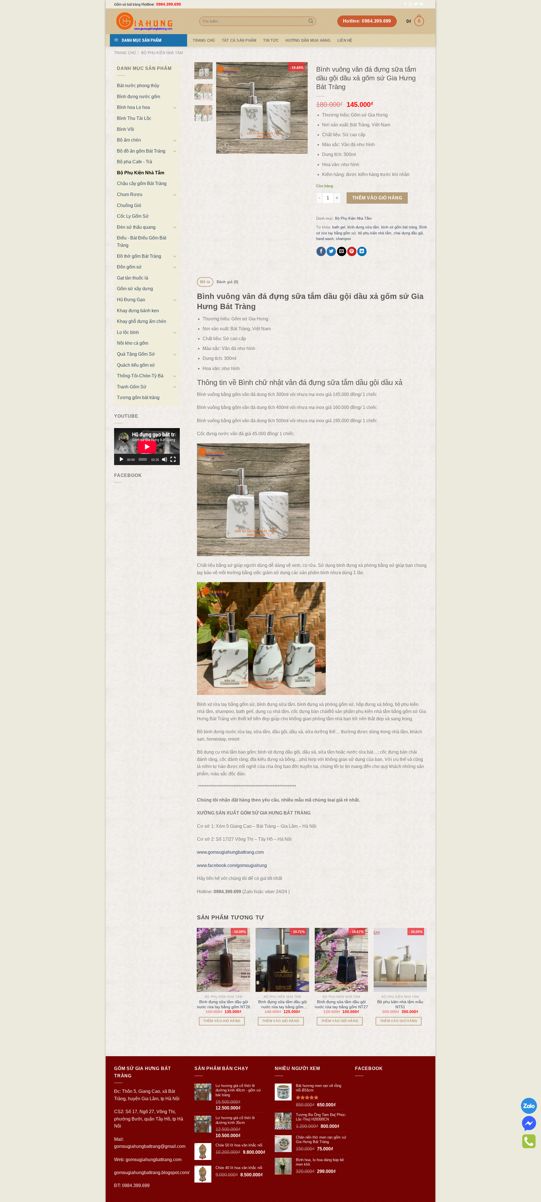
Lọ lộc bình (128, 332)
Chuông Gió (129, 205)
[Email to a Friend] (341, 251)
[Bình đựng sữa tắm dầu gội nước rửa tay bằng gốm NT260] (282, 960)
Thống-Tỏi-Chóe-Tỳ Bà (140, 375)
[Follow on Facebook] (405, 4)
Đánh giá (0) (227, 282)
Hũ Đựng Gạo (131, 299)
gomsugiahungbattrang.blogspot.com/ (151, 1172)
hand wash (325, 239)
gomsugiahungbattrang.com (153, 1159)
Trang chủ (125, 53)
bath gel (338, 227)
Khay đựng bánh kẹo (138, 310)
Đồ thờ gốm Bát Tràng (139, 256)
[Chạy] (121, 459)
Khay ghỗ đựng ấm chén (141, 321)
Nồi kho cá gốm (132, 343)
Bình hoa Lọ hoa (133, 107)
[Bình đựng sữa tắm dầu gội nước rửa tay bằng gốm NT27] (341, 960)
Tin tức (271, 40)
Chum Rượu (129, 194)
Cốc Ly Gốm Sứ (133, 216)
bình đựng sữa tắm (363, 227)
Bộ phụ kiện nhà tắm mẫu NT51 (400, 1004)
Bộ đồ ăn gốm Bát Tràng (141, 151)
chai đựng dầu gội (408, 233)
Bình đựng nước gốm (138, 96)
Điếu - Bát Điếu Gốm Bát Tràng (141, 241)
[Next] (299, 108)
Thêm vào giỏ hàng (377, 197)
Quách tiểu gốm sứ (136, 365)
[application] (147, 446)
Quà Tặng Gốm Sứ (136, 354)
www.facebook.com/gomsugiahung (232, 865)
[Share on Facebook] (321, 251)
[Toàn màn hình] (173, 459)
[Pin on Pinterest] (351, 251)
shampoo (343, 239)
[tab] (205, 282)
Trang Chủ (204, 40)
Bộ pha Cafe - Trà (134, 161)
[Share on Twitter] (331, 251)
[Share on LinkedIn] (362, 251)
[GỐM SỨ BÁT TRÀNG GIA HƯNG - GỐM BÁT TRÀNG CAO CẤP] (152, 21)
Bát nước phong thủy (138, 85)
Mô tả (205, 282)
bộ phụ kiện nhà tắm (374, 233)
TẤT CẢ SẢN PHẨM (239, 40)
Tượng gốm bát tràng (138, 397)
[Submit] (311, 21)
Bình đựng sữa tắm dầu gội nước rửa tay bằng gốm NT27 (341, 1004)
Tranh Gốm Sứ (132, 386)
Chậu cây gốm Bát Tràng (142, 183)
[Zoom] (223, 146)
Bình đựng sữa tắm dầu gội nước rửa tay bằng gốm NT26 (223, 1004)
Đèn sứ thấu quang (136, 227)
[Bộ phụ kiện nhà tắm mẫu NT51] (400, 960)
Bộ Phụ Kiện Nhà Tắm (162, 53)
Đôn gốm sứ (129, 267)
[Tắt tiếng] (164, 459)
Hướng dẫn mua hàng (308, 40)
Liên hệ (344, 40)
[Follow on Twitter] (416, 4)
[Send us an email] (421, 4)
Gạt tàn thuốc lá (132, 278)
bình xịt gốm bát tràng (399, 227)
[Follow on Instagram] (410, 4)
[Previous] (225, 108)
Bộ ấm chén (129, 140)
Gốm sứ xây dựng (135, 288)
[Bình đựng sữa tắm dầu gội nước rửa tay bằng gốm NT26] (223, 960)
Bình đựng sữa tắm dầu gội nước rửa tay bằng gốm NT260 (282, 1004)
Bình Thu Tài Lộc (134, 118)
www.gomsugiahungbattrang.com (230, 852)
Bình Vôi (125, 129)
